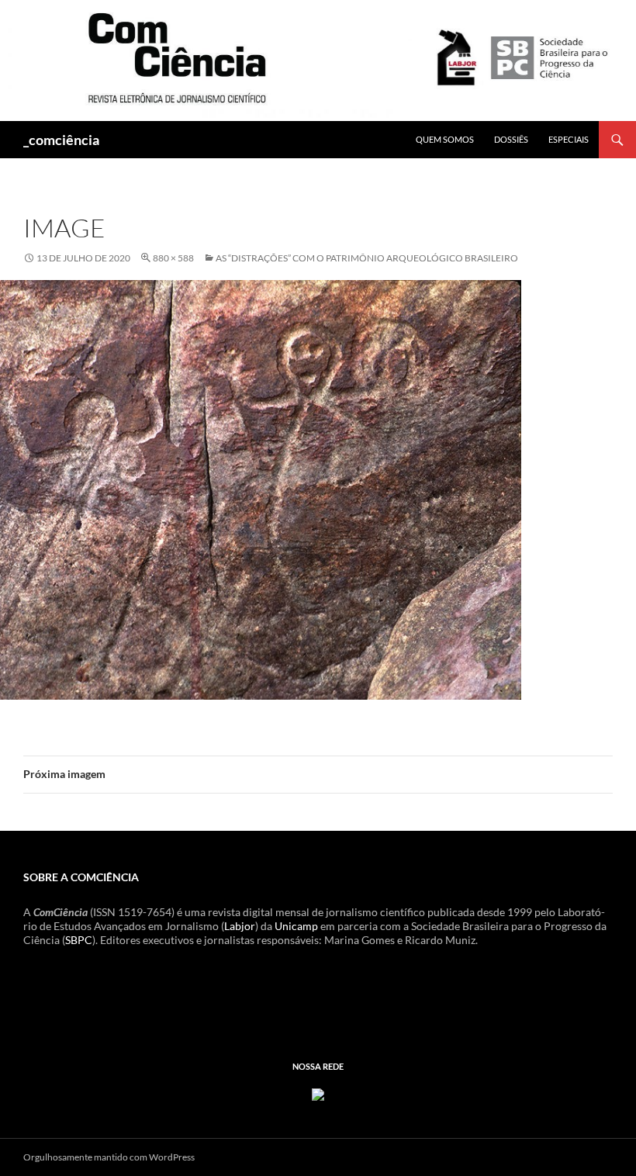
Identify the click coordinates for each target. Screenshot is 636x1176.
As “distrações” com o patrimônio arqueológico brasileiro (367, 258)
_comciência (61, 139)
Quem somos (445, 139)
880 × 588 (173, 258)
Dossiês (511, 139)
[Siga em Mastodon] (318, 1093)
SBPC (78, 939)
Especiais (568, 139)
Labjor (239, 925)
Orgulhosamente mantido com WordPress (109, 1157)
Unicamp (296, 925)
